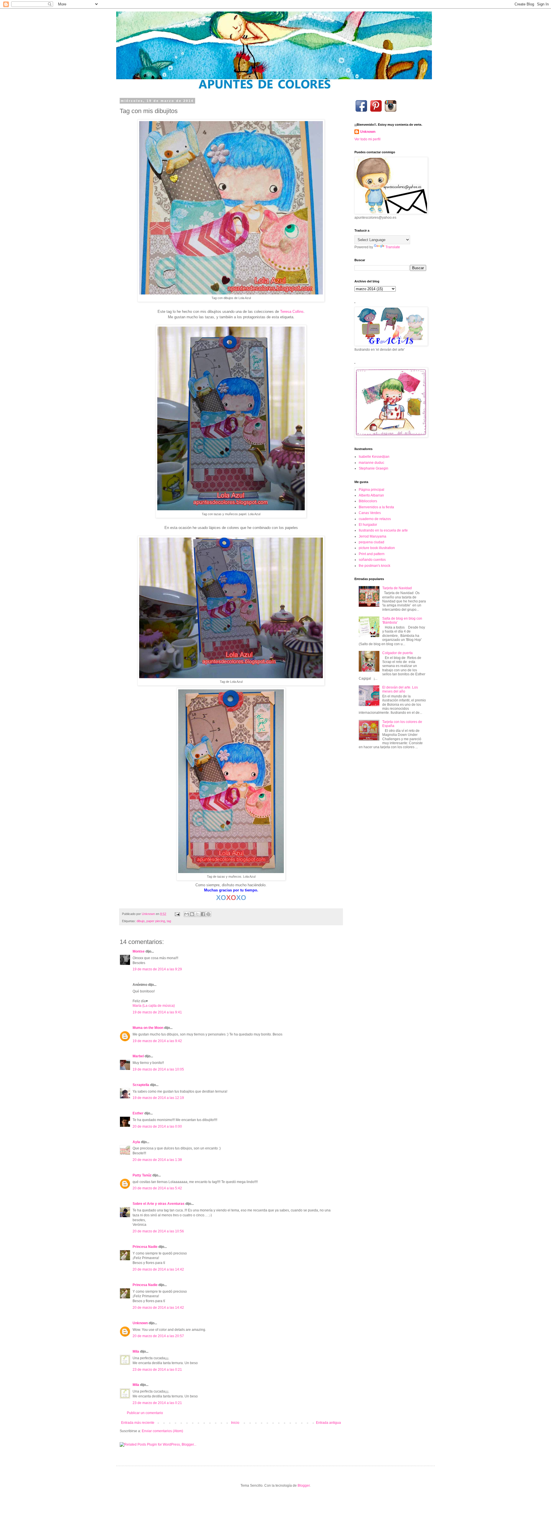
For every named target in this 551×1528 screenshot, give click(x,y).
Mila (136, 1351)
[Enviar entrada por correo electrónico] (177, 914)
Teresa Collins (292, 311)
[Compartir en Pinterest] (208, 914)
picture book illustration (377, 548)
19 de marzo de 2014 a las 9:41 (157, 1012)
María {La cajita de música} (154, 1006)
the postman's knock (374, 566)
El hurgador (368, 525)
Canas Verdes (370, 513)
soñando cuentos (372, 560)
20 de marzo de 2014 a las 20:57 (158, 1336)
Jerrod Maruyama (372, 536)
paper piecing (155, 921)
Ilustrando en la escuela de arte (383, 530)
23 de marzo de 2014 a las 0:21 (157, 1370)
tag (169, 921)
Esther (138, 1113)
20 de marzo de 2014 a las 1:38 (157, 1160)
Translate (392, 247)
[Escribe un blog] (192, 914)
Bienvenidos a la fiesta (376, 507)
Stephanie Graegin (373, 468)
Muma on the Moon (148, 1028)
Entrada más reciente (137, 1423)
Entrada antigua (328, 1423)
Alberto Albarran (371, 495)
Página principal (371, 490)
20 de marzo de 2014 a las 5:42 (157, 1188)
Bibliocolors (368, 501)
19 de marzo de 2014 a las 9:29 (157, 969)
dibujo (141, 921)
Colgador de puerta (397, 653)
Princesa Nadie (145, 1247)
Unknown (140, 1323)
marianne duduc (371, 463)
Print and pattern (372, 554)
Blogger (304, 1486)
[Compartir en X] (197, 914)
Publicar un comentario (145, 1413)
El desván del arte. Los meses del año (400, 689)
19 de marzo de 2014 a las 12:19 (158, 1098)
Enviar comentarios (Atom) (162, 1431)
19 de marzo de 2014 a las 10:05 (158, 1069)
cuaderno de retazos (375, 519)
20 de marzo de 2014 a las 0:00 (157, 1126)
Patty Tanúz (142, 1175)
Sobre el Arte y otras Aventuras (159, 1204)
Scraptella (141, 1085)
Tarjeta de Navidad (397, 588)
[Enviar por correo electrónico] (186, 914)
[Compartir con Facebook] (203, 914)
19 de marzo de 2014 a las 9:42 (157, 1041)
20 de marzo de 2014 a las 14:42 (158, 1269)
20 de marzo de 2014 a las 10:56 (158, 1231)
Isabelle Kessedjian (374, 457)
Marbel (138, 1056)
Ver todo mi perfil (367, 139)
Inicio (235, 1423)
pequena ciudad (371, 542)
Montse (139, 951)
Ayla (136, 1142)
